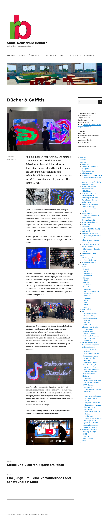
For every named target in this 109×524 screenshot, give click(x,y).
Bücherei (86, 436)
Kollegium (85, 169)
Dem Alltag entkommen (93, 396)
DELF (85, 434)
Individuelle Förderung (91, 336)
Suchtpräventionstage (90, 425)
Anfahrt (84, 180)
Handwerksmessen (90, 372)
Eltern (61, 55)
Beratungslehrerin (88, 171)
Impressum (89, 55)
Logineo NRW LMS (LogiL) (91, 229)
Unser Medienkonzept (89, 343)
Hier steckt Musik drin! (91, 383)
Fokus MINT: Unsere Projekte (92, 175)
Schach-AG (87, 325)
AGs (83, 311)
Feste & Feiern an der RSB (92, 380)
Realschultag (86, 224)
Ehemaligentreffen (89, 421)
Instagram (87, 378)
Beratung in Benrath (89, 262)
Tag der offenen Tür (88, 220)
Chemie (86, 282)
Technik (86, 287)
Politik (85, 300)
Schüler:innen (48, 55)
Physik (85, 280)
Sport (85, 307)
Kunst (85, 302)
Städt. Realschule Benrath (27, 43)
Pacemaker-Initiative (89, 253)
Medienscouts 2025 (90, 318)
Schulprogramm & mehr (90, 198)
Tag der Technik (89, 374)
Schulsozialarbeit (87, 173)
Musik (85, 305)
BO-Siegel (86, 351)
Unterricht (74, 55)
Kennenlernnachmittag (90, 222)
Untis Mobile (86, 231)
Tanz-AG (86, 320)
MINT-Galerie (86, 309)
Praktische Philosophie (91, 291)
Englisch (86, 271)
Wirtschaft (87, 289)
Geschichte (87, 298)
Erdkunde (86, 296)
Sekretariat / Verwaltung (90, 166)
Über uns (33, 55)
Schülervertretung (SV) (90, 233)
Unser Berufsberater (90, 349)
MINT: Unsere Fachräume (92, 178)
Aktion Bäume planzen (91, 216)
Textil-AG (86, 323)
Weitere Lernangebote (89, 429)
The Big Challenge (89, 432)
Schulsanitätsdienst (90, 314)
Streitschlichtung (89, 316)
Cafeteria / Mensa (88, 189)
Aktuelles (11, 55)
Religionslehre (88, 294)
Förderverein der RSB (89, 260)
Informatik (87, 285)
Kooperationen (87, 213)
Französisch (87, 273)
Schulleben (85, 376)
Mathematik (87, 276)
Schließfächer (86, 191)
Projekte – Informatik (92, 403)
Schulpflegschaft (87, 258)
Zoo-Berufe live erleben (91, 369)
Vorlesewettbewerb (90, 427)
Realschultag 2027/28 (89, 187)
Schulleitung (86, 164)
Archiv (84, 441)
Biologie (86, 278)
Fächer (84, 267)
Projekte (86, 394)
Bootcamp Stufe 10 (89, 367)
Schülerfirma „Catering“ (93, 405)
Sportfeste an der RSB (90, 423)
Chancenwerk (88, 438)
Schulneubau (86, 218)
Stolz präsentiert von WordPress (37, 515)
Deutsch (86, 269)
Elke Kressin (11, 156)
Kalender (22, 55)
